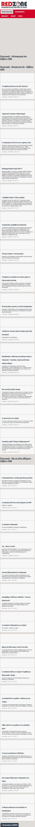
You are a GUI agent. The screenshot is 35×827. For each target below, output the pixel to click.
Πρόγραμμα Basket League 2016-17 (12, 168)
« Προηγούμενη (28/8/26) (9, 825)
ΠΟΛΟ (20, 16)
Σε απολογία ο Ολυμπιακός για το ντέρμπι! (14, 625)
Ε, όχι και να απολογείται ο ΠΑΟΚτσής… (13, 753)
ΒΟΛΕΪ (13, 16)
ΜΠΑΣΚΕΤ (4, 16)
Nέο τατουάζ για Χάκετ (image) (11, 389)
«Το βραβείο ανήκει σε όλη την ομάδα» (13, 197)
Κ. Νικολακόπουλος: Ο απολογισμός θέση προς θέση (17, 478)
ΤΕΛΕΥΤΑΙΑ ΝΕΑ (6, 12)
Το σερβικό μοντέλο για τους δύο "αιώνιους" (15, 86)
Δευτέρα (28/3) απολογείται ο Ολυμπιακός (14, 572)
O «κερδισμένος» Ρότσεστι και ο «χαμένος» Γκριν (16, 142)
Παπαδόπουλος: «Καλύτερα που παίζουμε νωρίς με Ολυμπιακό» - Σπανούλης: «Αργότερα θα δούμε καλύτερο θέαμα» (17, 360)
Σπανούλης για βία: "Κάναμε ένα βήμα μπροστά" (16, 441)
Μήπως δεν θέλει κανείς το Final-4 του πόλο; (15, 647)
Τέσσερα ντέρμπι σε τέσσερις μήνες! (13, 254)
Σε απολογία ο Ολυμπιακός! (10, 524)
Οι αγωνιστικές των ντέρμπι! (10, 418)
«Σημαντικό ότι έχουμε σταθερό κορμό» (13, 114)
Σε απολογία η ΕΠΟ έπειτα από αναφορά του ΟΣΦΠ (16, 502)
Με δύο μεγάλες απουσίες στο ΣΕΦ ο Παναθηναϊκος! (17, 306)
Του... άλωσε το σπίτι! (8, 546)
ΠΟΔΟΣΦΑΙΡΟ (20, 12)
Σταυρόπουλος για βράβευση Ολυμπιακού (14, 225)
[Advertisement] (17, 36)
